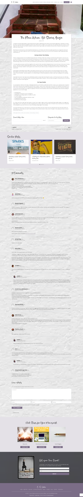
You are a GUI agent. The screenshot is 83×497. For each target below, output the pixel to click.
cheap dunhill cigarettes (21, 370)
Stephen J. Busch (19, 329)
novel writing (32, 112)
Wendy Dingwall (19, 203)
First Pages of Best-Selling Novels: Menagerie (64, 157)
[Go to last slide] (9, 152)
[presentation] (18, 147)
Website (54, 402)
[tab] (39, 164)
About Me (37, 2)
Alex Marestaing (19, 304)
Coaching (41, 2)
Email (33, 402)
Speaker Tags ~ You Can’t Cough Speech (63, 128)
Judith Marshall (19, 214)
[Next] (74, 152)
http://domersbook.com (30, 233)
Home (34, 2)
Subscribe (66, 120)
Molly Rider (18, 194)
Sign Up (54, 473)
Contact (61, 2)
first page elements (17, 112)
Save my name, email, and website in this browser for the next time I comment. (26, 404)
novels (37, 112)
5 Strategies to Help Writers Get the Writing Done (41, 157)
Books (52, 2)
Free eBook (66, 2)
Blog (58, 2)
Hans (16, 349)
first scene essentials (25, 112)
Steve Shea (17, 248)
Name (13, 402)
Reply (70, 178)
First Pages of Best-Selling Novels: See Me (17, 157)
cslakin (18, 276)
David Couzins (18, 227)
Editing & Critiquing (46, 2)
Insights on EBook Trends (17, 128)
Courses (55, 2)
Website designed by (46, 495)
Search (44, 120)
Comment (14, 389)
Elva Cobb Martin (19, 178)
